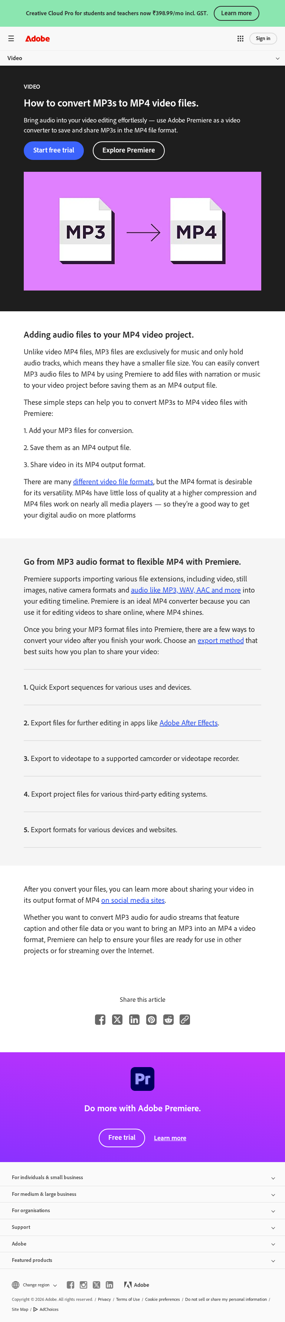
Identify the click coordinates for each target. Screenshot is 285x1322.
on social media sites (133, 900)
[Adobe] (37, 38)
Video (14, 58)
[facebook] (70, 1285)
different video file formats (113, 481)
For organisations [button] (31, 1210)
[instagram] (83, 1285)
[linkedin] (109, 1285)
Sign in (263, 38)
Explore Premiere (128, 150)
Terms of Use (128, 1299)
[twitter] (96, 1285)
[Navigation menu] (11, 38)
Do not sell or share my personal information (226, 1299)
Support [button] (21, 1227)
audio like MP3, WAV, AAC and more (186, 589)
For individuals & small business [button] (47, 1177)
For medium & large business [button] (44, 1194)
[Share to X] (117, 1019)
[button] (240, 39)
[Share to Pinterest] (151, 1019)
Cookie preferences (162, 1299)
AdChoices (49, 1309)
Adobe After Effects (189, 722)
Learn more (236, 13)
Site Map (20, 1309)
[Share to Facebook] (100, 1019)
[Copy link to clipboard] (185, 1019)
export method (221, 640)
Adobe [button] (19, 1244)
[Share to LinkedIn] (134, 1019)
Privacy (104, 1299)
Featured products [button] (32, 1260)
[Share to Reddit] (168, 1019)
